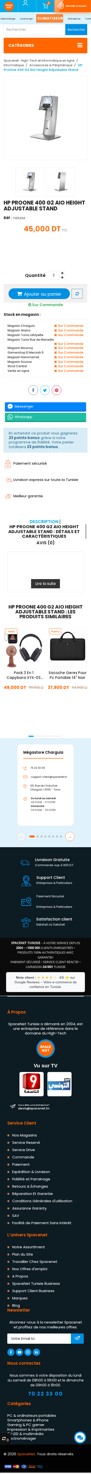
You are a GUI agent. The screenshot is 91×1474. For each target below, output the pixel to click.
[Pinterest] (56, 390)
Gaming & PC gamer (25, 1424)
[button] (31, 736)
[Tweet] (45, 390)
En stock (23, 698)
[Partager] (33, 390)
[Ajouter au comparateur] (77, 294)
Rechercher (76, 30)
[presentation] (5, 729)
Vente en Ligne (18, 371)
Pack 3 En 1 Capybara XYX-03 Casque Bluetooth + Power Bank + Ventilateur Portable (23, 675)
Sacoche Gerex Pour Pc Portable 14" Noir (67, 675)
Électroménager (21, 1438)
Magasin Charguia (21, 326)
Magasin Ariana (19, 330)
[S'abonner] (77, 1339)
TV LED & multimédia (25, 1433)
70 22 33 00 (45, 1393)
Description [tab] (44, 521)
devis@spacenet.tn (33, 1107)
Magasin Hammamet (23, 357)
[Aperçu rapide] (18, 654)
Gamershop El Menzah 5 (26, 352)
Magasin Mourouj (20, 348)
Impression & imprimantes (30, 1429)
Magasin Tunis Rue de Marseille (31, 339)
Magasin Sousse (20, 361)
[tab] (45, 531)
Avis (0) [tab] (45, 543)
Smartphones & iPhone (28, 1420)
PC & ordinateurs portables (31, 1415)
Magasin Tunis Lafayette (25, 335)
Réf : (8, 217)
